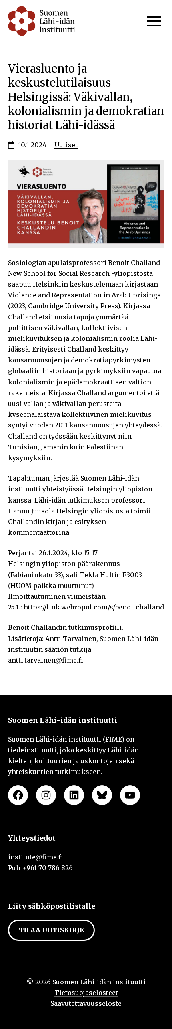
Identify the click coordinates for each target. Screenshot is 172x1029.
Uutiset (66, 145)
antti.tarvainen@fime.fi (45, 660)
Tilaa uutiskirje (51, 930)
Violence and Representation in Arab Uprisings (84, 295)
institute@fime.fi (35, 857)
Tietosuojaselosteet (86, 993)
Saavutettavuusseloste (86, 1003)
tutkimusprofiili (95, 627)
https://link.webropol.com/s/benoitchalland (94, 607)
